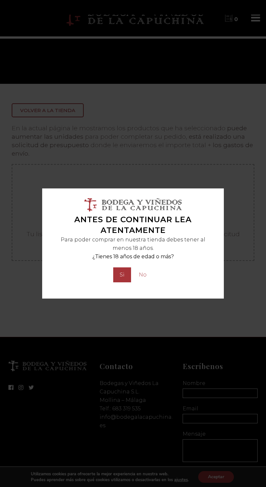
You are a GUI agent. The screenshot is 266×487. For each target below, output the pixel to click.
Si (122, 275)
